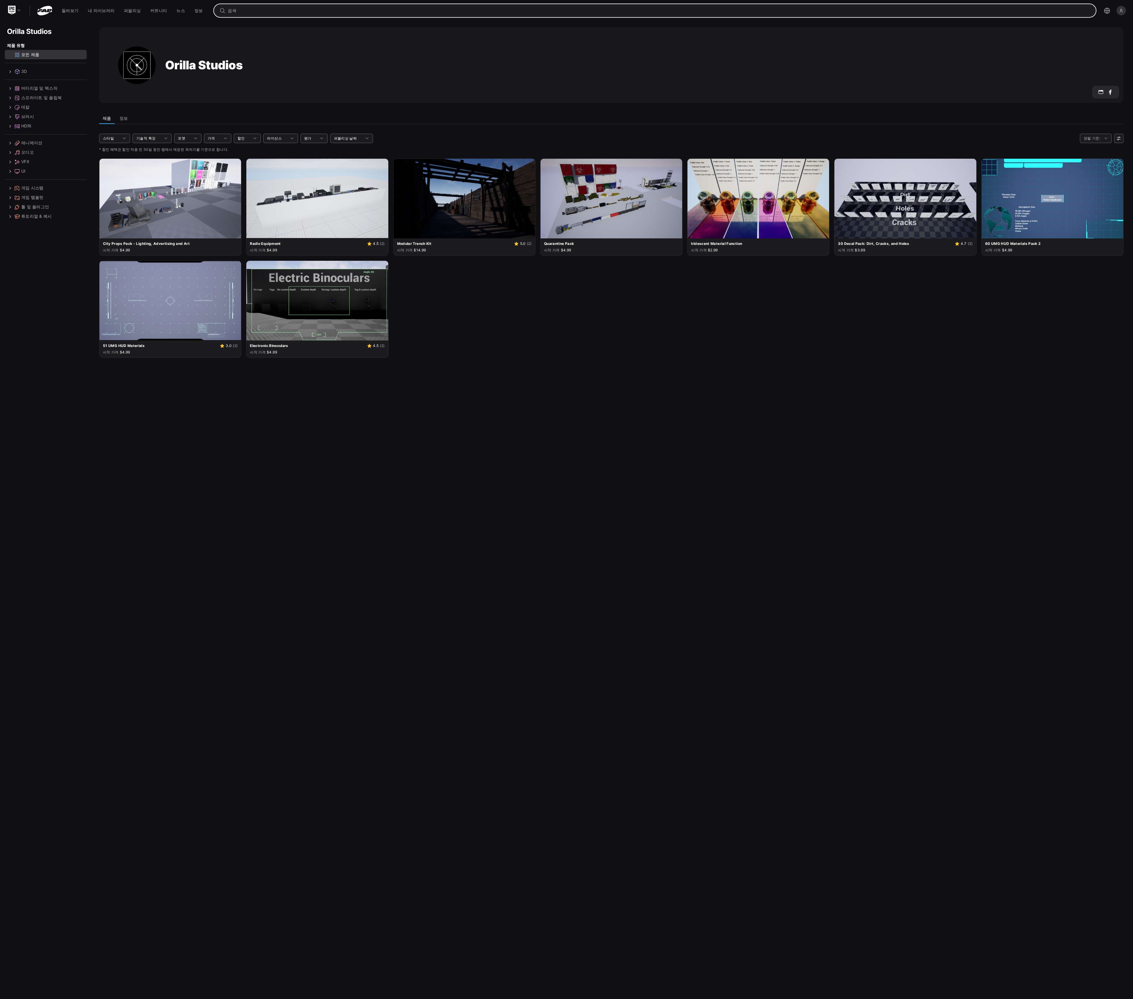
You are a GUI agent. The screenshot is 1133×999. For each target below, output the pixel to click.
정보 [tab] (123, 118)
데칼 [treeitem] (25, 107)
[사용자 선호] (1119, 138)
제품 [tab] (107, 118)
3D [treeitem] (24, 71)
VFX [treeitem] (25, 161)
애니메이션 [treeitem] (31, 142)
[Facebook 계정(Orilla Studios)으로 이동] (1110, 92)
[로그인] (1121, 10)
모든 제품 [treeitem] (30, 54)
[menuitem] (70, 10)
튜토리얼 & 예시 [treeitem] (36, 216)
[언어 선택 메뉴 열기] (1107, 10)
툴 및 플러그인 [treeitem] (35, 206)
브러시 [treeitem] (27, 116)
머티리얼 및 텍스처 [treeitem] (39, 88)
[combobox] (659, 11)
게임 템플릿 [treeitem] (32, 197)
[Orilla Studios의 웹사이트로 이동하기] (1100, 92)
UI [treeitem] (23, 171)
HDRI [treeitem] (26, 126)
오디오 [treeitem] (27, 152)
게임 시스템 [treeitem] (32, 188)
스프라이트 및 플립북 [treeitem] (41, 97)
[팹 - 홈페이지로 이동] (44, 10)
